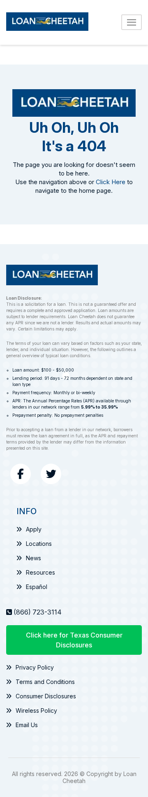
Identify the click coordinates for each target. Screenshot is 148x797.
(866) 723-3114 (38, 612)
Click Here (110, 182)
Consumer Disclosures (46, 696)
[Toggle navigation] (131, 22)
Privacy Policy (35, 667)
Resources (40, 572)
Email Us (27, 724)
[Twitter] (51, 474)
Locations (39, 543)
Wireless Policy (36, 710)
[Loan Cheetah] (47, 22)
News (33, 557)
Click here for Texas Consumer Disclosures (74, 640)
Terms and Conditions (45, 681)
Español (36, 586)
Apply (34, 529)
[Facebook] (20, 474)
